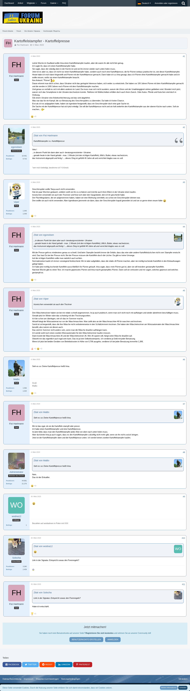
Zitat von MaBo (41, 412)
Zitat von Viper (41, 298)
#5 (184, 290)
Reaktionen (10, 156)
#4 (184, 227)
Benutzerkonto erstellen (86, 639)
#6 (184, 359)
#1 (184, 56)
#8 (184, 452)
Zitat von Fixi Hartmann (46, 135)
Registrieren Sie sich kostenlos (99, 633)
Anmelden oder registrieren (166, 3)
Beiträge (9, 159)
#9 (184, 496)
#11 (183, 584)
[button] (144, 3)
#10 (183, 538)
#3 (184, 182)
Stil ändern (182, 679)
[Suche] (183, 3)
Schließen (182, 688)
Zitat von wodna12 (43, 546)
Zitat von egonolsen (44, 235)
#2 (184, 127)
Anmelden (112, 639)
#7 (184, 404)
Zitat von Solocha (43, 592)
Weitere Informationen (169, 688)
